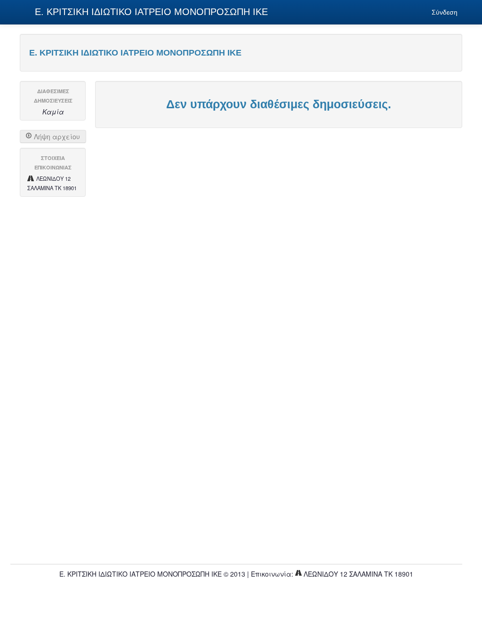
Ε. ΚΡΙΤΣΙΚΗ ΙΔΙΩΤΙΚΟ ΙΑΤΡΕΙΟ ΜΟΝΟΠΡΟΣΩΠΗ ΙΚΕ (149, 12)
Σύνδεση (445, 12)
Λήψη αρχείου (56, 136)
